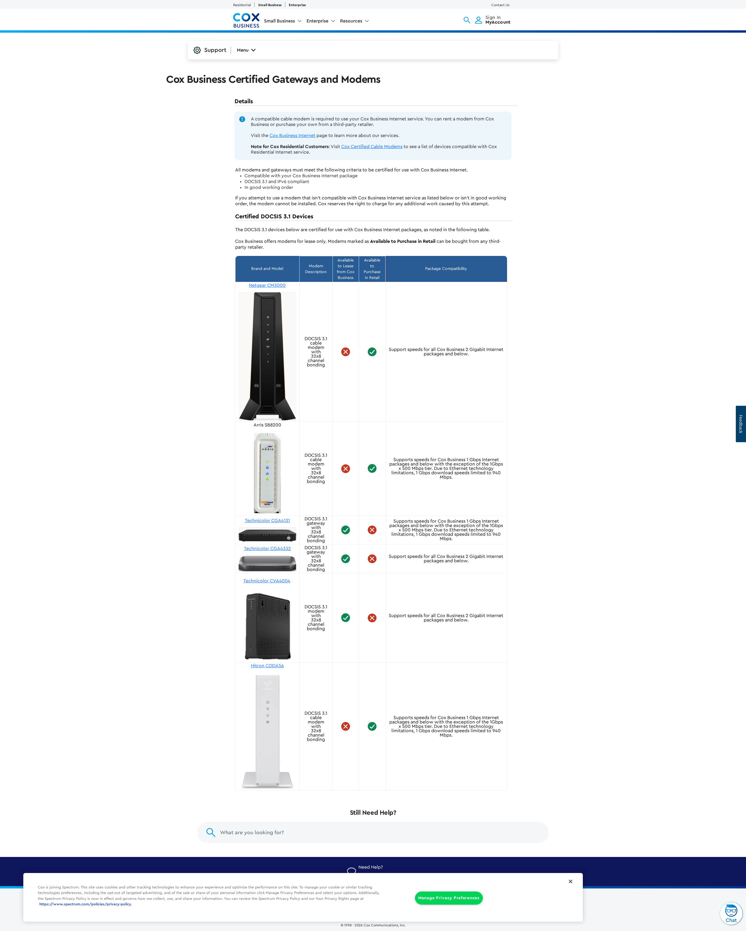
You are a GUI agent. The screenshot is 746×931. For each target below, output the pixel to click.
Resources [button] (351, 21)
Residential (242, 5)
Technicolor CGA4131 (267, 520)
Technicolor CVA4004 (266, 581)
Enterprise (297, 5)
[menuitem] (283, 22)
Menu (243, 50)
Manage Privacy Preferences (449, 898)
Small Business (269, 5)
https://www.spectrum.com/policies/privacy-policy (85, 904)
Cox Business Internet (292, 135)
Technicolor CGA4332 (267, 548)
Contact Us (500, 5)
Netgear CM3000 (267, 285)
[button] (467, 20)
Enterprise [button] (317, 21)
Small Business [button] (279, 21)
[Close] (570, 881)
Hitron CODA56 (267, 665)
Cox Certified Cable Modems (371, 146)
